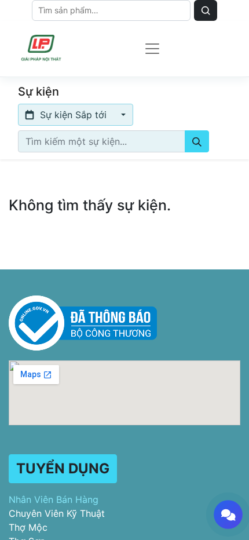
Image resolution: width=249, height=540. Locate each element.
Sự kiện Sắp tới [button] (73, 115)
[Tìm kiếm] (197, 141)
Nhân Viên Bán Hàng (53, 499)
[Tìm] (205, 10)
